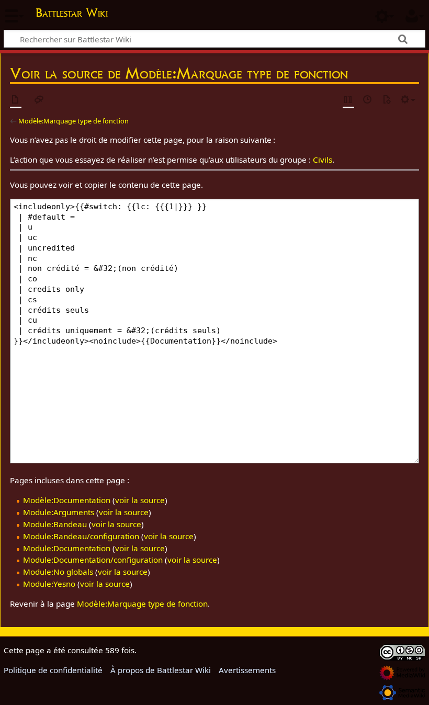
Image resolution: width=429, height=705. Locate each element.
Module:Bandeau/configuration (81, 536)
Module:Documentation (66, 548)
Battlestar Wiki (72, 12)
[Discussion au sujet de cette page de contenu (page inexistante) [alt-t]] (39, 100)
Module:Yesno (49, 583)
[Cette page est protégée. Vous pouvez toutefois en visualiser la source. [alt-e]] (348, 100)
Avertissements (247, 670)
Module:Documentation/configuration (93, 559)
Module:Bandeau (55, 524)
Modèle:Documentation (66, 500)
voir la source (140, 500)
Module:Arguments (58, 512)
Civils (322, 159)
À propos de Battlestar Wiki (160, 670)
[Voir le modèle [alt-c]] (15, 100)
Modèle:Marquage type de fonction (73, 121)
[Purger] (386, 100)
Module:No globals (58, 571)
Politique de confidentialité (53, 670)
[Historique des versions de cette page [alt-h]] (368, 100)
